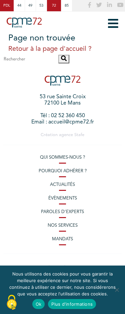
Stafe (79, 135)
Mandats (62, 239)
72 (54, 6)
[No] (116, 289)
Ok (39, 304)
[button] (63, 59)
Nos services (63, 225)
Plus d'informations (72, 304)
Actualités (62, 185)
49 (30, 6)
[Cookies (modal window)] (11, 302)
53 (41, 6)
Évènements (62, 198)
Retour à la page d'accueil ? (50, 49)
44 (19, 6)
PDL (6, 6)
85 (67, 6)
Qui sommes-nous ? (62, 157)
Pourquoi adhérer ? (63, 171)
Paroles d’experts (62, 212)
